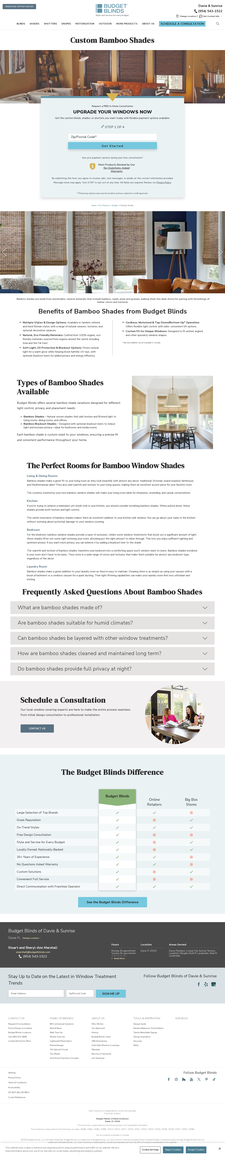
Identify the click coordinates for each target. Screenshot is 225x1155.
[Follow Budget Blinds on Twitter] (199, 1079)
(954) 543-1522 (210, 11)
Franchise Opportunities (19, 6)
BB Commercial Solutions (62, 1024)
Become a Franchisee (101, 1054)
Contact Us (37, 728)
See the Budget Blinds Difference (112, 902)
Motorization (84, 23)
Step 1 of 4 (114, 127)
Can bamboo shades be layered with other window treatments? (93, 638)
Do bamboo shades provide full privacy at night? (74, 668)
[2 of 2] (114, 287)
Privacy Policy (164, 182)
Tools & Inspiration (146, 1018)
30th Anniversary (99, 1041)
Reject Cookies (173, 1149)
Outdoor (105, 23)
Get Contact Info (211, 16)
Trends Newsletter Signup (145, 1032)
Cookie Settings (150, 1149)
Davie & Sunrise (210, 6)
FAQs (136, 1045)
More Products (126, 23)
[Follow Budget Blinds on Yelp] (206, 984)
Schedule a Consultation (182, 24)
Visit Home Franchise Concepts (64, 1058)
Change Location (30, 938)
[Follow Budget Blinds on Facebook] (198, 984)
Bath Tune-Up (56, 1032)
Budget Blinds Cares (101, 1036)
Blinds (21, 23)
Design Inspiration (142, 1036)
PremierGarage (56, 1045)
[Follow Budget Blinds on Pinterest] (206, 1079)
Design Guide (139, 1024)
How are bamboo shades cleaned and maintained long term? (89, 653)
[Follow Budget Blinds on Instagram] (176, 1079)
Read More (119, 958)
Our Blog (181, 1018)
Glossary (137, 1041)
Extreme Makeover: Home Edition (148, 1028)
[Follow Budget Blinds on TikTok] (214, 1079)
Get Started (112, 146)
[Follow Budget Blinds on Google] (213, 984)
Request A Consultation (19, 1024)
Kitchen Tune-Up (57, 1036)
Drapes (66, 23)
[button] (186, 16)
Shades (34, 23)
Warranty (96, 1049)
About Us (148, 23)
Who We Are (97, 1024)
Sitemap (12, 1072)
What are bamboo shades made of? (60, 607)
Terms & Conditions (17, 1082)
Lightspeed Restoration (61, 1041)
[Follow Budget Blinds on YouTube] (191, 1079)
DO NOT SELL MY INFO (18, 1092)
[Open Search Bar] (218, 24)
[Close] (219, 1148)
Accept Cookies (196, 1149)
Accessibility (14, 1087)
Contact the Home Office (19, 1041)
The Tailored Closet (59, 1049)
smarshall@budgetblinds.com (33, 952)
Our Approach (98, 1028)
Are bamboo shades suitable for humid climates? (75, 622)
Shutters (50, 23)
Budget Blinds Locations (19, 1032)
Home (93, 205)
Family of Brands (61, 1018)
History (95, 1032)
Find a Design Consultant (20, 1028)
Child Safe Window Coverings (105, 1045)
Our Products (103, 205)
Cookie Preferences (17, 1097)
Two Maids (55, 1054)
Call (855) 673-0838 (17, 1036)
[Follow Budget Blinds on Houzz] (183, 1079)
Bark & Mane (55, 1028)
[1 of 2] (111, 287)
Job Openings (98, 1058)
